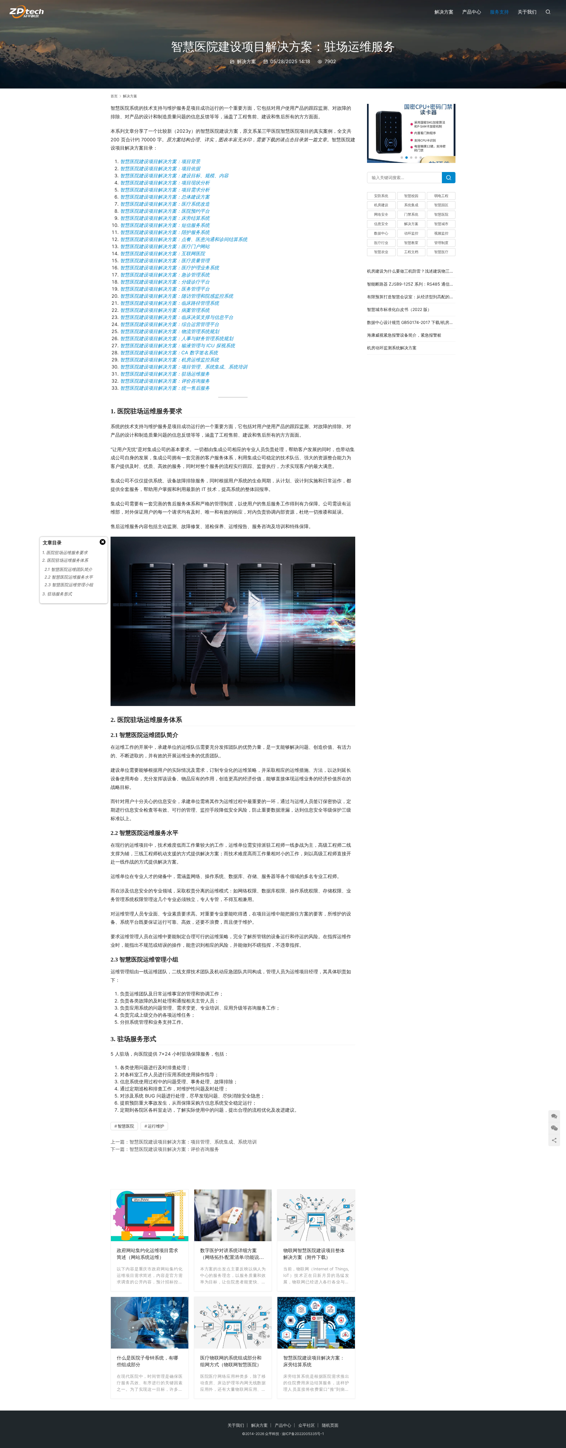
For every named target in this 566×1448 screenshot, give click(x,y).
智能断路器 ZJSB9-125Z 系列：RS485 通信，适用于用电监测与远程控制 (435, 283)
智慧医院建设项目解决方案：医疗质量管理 (165, 260)
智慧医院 (126, 1125)
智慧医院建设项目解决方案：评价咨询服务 (165, 381)
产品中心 (471, 12)
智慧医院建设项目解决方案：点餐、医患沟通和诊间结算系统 (183, 239)
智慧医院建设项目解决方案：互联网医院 (162, 253)
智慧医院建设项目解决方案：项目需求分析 (165, 190)
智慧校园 (411, 196)
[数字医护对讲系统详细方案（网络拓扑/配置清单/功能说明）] (233, 1215)
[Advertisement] (233, 1170)
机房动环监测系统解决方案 (392, 347)
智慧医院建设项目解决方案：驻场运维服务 (165, 374)
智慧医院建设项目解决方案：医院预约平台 (165, 211)
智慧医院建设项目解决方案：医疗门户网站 (165, 246)
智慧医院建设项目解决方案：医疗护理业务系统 (169, 268)
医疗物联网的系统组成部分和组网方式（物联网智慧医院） (230, 1361)
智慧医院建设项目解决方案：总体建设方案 (165, 197)
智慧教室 (411, 242)
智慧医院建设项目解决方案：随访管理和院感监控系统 (176, 296)
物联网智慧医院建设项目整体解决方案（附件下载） (314, 1254)
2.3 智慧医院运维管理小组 (69, 584)
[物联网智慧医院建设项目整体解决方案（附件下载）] (316, 1215)
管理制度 (441, 242)
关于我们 (527, 12)
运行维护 (156, 1125)
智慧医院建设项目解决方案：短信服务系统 (165, 225)
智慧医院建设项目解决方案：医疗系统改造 (165, 204)
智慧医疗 (441, 252)
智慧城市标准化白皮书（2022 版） (399, 309)
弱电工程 (441, 196)
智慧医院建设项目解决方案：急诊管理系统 (165, 275)
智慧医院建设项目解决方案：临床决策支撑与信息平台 (176, 317)
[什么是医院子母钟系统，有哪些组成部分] (149, 1323)
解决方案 (444, 12)
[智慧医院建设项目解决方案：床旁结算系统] (316, 1323)
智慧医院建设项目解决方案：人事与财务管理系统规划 (176, 338)
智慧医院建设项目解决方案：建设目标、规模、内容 (174, 175)
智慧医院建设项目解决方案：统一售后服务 (165, 388)
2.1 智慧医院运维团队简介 (68, 569)
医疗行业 (381, 242)
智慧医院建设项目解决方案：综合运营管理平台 (169, 324)
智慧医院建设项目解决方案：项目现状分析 (165, 183)
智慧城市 (441, 224)
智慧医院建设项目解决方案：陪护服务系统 (165, 232)
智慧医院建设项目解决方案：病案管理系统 (165, 310)
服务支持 (499, 12)
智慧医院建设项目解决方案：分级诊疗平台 (165, 282)
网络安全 (381, 214)
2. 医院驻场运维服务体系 (65, 560)
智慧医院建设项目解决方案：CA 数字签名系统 (169, 353)
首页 (114, 96)
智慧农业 (381, 252)
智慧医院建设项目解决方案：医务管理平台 (165, 289)
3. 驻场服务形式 (57, 593)
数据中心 (381, 233)
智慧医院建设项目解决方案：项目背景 (160, 161)
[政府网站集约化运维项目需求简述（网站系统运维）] (149, 1215)
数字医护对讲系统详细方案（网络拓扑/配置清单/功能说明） (229, 1254)
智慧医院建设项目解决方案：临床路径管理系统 (169, 303)
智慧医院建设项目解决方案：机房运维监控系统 (169, 360)
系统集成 (411, 205)
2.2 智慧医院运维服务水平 (69, 576)
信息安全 (381, 224)
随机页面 (330, 1425)
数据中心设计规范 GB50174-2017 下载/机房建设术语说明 (420, 322)
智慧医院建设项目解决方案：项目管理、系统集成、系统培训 (183, 367)
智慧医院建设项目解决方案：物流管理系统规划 (169, 331)
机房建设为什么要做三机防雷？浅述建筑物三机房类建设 (418, 271)
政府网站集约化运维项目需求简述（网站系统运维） (147, 1254)
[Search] (448, 177)
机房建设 (381, 205)
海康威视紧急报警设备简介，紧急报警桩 (404, 335)
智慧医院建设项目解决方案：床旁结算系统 (165, 218)
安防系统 (381, 196)
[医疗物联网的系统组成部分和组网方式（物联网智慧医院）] (233, 1323)
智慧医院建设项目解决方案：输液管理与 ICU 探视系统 (177, 345)
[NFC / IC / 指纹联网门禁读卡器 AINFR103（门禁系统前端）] (411, 133)
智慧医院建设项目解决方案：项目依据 (160, 168)
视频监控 (441, 233)
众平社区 (306, 1425)
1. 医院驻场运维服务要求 (65, 552)
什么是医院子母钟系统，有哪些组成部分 (147, 1361)
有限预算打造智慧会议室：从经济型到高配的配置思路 (416, 296)
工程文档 (411, 252)
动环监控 (411, 233)
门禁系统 (411, 214)
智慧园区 (441, 205)
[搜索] (548, 12)
